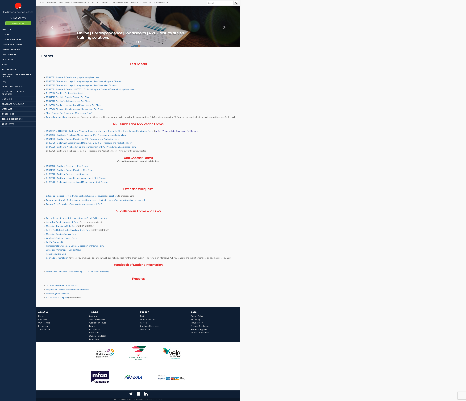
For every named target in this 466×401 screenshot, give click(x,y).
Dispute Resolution (199, 326)
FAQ (142, 316)
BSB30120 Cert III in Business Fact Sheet (64, 93)
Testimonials (44, 329)
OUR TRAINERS (9, 54)
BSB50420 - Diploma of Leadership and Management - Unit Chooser (77, 182)
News (94, 2)
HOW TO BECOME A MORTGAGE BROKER (16, 75)
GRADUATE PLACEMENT (13, 104)
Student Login (160, 2)
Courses (51, 2)
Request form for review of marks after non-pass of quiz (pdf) (74, 204)
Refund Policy (197, 322)
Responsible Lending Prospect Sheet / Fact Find (67, 289)
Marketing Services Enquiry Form (61, 234)
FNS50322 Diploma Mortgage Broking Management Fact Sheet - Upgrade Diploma (83, 81)
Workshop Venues (97, 322)
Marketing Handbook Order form (61, 226)
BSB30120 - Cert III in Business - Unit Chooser (67, 174)
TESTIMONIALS (9, 69)
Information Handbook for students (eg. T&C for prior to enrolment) (77, 271)
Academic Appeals (199, 329)
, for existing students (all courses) (76, 196)
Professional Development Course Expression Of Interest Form (75, 246)
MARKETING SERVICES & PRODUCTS (13, 93)
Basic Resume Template (57, 297)
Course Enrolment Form (57, 117)
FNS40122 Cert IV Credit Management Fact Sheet (68, 101)
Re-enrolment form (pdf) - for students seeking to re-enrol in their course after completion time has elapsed (95, 200)
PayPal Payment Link (55, 242)
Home (42, 2)
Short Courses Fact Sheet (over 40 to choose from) (69, 113)
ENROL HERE (8, 114)
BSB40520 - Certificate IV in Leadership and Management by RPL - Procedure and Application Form (91, 147)
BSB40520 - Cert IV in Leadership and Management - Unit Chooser (76, 178)
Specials (134, 2)
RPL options (94, 329)
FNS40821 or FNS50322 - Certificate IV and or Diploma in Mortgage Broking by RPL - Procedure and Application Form (99, 131)
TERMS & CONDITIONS (12, 119)
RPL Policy (195, 319)
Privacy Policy (197, 316)
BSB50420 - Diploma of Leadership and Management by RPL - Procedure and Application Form (89, 143)
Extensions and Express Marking (73, 2)
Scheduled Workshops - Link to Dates (63, 250)
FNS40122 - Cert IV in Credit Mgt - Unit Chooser (67, 166)
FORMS (5, 64)
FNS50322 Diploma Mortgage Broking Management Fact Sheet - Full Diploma (81, 85)
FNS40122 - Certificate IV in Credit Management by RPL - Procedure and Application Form (86, 135)
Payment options (120, 2)
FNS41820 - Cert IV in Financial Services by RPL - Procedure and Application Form (82, 139)
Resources (43, 326)
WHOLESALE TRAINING (12, 87)
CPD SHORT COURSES (12, 44)
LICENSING (7, 99)
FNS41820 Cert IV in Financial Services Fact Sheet (68, 97)
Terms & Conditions (200, 332)
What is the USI (96, 332)
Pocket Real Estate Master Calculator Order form (68, 230)
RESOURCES (7, 59)
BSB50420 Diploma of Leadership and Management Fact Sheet (74, 109)
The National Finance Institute (18, 7)
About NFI (42, 319)
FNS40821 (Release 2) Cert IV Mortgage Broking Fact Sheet (73, 77)
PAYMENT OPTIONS (11, 49)
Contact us (145, 329)
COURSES (6, 34)
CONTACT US (8, 124)
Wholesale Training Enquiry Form (61, 238)
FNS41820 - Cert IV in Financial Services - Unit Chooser (70, 170)
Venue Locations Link (56, 254)
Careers (104, 2)
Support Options (147, 319)
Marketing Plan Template (57, 293)
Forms (92, 326)
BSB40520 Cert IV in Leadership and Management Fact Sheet (73, 105)
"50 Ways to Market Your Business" (62, 285)
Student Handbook (97, 336)
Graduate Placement (149, 326)
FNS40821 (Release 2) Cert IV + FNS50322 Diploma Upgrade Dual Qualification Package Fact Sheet (90, 89)
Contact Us (146, 2)
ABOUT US (6, 30)
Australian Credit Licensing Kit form (62, 222)
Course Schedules (97, 319)
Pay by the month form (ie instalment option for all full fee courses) (76, 218)
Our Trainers (44, 322)
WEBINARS (7, 109)
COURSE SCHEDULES (11, 39)
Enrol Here (18, 23)
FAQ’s (4, 82)
